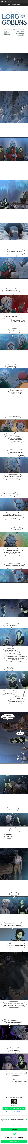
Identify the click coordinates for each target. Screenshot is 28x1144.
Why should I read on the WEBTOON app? (14, 1111)
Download (14, 1129)
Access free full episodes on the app (14, 1108)
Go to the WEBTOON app (14, 1141)
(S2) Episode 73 (8, 1)
